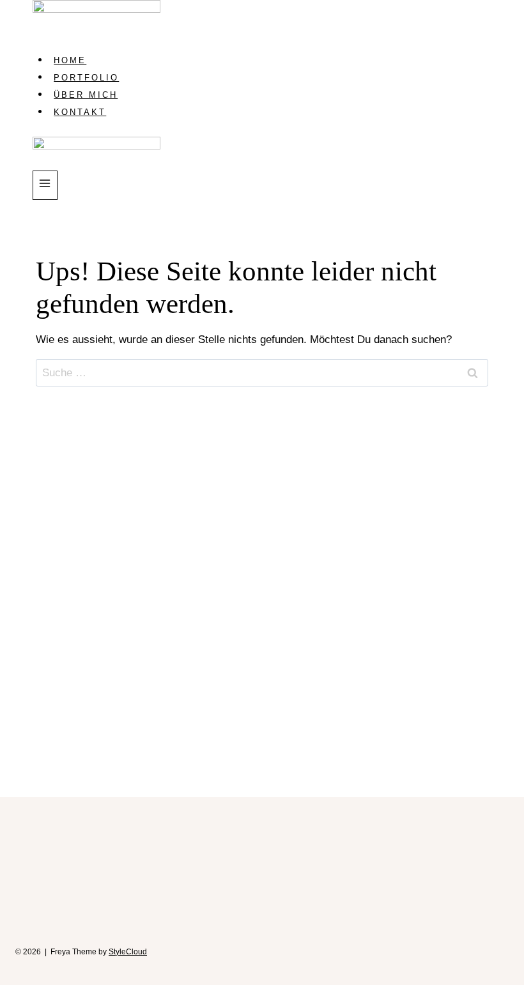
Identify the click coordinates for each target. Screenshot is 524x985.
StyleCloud (128, 951)
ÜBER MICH (86, 95)
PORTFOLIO (86, 77)
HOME (70, 60)
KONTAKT (80, 112)
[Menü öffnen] (45, 185)
